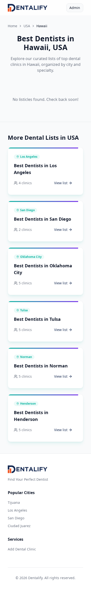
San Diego (16, 518)
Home (12, 26)
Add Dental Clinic (22, 549)
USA (27, 26)
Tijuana (14, 502)
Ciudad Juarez (19, 525)
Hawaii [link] (41, 26)
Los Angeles (17, 510)
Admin (74, 7)
